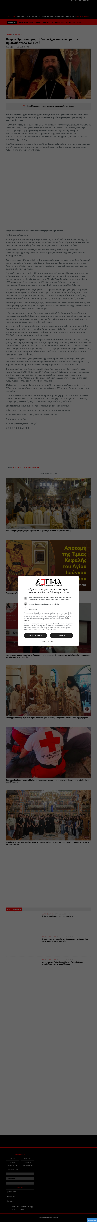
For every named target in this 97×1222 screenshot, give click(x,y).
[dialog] (48, 611)
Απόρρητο (92, 1220)
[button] (48, 609)
